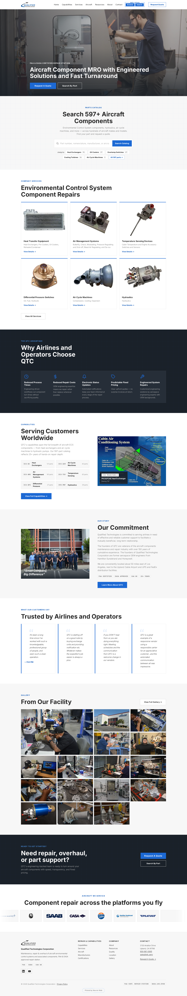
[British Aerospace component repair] (155, 916)
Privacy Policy (62, 984)
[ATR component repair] (84, 916)
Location (112, 955)
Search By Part (69, 86)
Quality (112, 952)
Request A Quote (43, 86)
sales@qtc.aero (146, 954)
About (110, 4)
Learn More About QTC (112, 585)
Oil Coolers (96, 152)
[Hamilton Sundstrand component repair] (38, 916)
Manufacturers (84, 955)
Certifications (83, 958)
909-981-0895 (146, 951)
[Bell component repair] (131, 916)
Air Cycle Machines (96, 157)
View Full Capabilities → (36, 496)
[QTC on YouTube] (29, 971)
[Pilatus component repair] (61, 916)
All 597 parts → (117, 157)
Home (56, 4)
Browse (130, 5)
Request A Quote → (148, 959)
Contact (119, 4)
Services (78, 4)
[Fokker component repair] (14, 916)
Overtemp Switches (117, 152)
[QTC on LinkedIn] (23, 971)
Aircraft (89, 4)
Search (139, 5)
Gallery (112, 958)
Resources (99, 4)
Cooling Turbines (73, 157)
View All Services (33, 316)
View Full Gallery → (153, 702)
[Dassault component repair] (108, 916)
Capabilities (67, 4)
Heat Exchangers (76, 152)
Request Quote (157, 4)
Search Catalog (122, 143)
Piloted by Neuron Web (93, 990)
